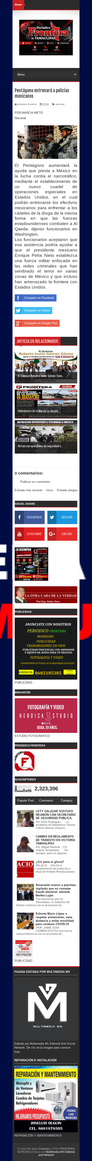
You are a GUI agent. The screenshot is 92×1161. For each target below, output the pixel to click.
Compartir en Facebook (39, 297)
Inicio (49, 490)
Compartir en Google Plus (40, 323)
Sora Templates (40, 1148)
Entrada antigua (67, 490)
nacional (59, 104)
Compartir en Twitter (37, 310)
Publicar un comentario (35, 481)
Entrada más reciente (28, 490)
